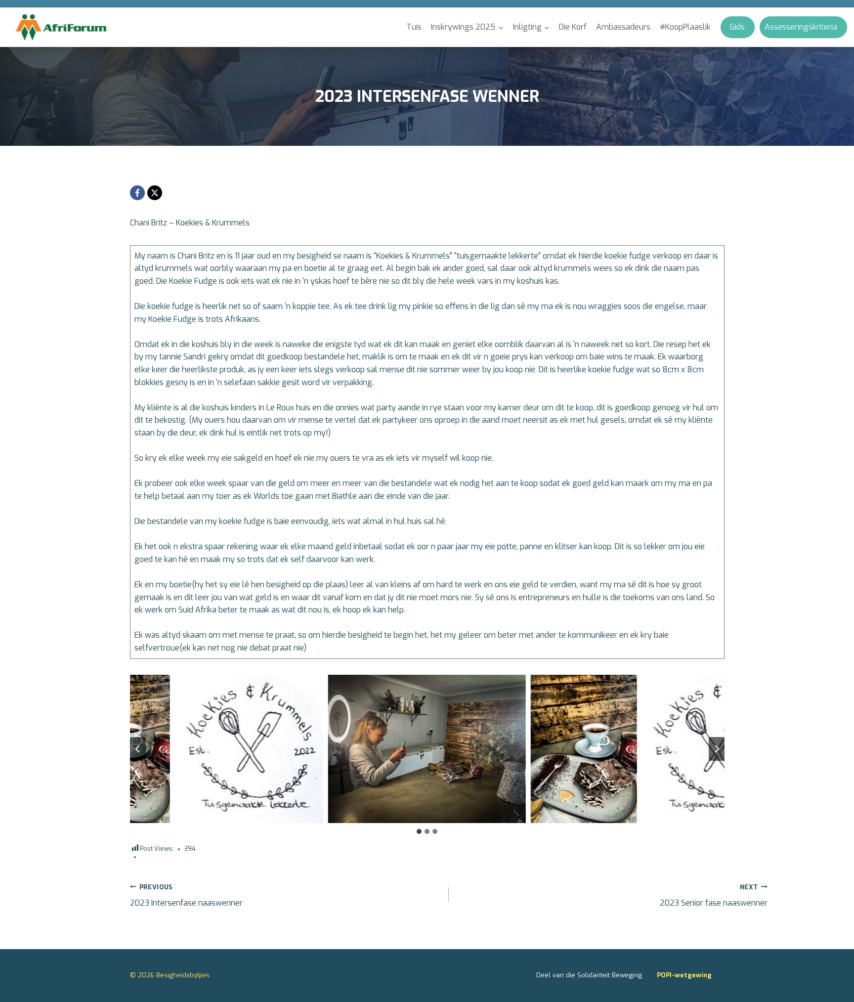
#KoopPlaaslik (685, 27)
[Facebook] (137, 192)
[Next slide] (717, 749)
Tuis (414, 27)
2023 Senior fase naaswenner (714, 896)
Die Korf (573, 27)
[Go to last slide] (138, 749)
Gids (737, 27)
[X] (154, 192)
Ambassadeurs (623, 27)
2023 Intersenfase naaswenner (186, 896)
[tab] (419, 831)
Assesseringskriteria (801, 27)
